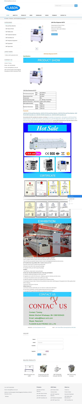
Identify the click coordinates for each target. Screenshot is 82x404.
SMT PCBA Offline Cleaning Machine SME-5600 (66, 327)
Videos (46, 15)
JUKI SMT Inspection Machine (68, 118)
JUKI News (53, 387)
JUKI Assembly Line (47, 118)
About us (15, 15)
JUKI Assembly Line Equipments (54, 117)
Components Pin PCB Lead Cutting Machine (43, 375)
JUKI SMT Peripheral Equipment (45, 120)
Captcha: (33, 351)
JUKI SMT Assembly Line (42, 397)
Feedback (54, 15)
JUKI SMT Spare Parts (55, 400)
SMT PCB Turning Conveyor (71, 375)
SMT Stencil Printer (10, 28)
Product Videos (68, 392)
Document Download (69, 394)
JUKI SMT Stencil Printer (37, 118)
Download (38, 15)
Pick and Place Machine (11, 25)
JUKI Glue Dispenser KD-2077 (39, 327)
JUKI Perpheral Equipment (56, 397)
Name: (34, 339)
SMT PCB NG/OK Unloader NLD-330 (57, 375)
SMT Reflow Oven (9, 31)
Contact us (63, 15)
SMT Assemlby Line (69, 400)
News (31, 15)
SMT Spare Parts (9, 46)
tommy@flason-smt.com (11, 1)
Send (39, 354)
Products (23, 15)
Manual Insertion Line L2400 (29, 375)
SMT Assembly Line (10, 37)
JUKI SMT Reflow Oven (56, 118)
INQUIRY (55, 34)
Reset (44, 354)
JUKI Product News (55, 389)
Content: (33, 345)
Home (7, 15)
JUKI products (65, 117)
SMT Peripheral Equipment (20, 18)
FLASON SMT (71, 198)
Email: (34, 342)
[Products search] (76, 5)
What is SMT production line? (11, 55)
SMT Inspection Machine (11, 34)
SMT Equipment (34, 120)
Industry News (54, 392)
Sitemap (7, 396)
